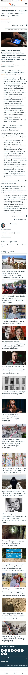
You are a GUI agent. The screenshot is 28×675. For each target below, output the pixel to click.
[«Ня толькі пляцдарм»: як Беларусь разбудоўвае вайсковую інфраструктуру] (14, 628)
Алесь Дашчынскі (5, 19)
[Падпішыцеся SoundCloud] (18, 650)
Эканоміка (4, 8)
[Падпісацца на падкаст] (15, 650)
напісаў (3, 74)
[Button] (15, 25)
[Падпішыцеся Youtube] (12, 650)
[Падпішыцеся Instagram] (22, 650)
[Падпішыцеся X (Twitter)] (9, 650)
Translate (23, 1)
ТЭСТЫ (14, 673)
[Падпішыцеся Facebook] (5, 650)
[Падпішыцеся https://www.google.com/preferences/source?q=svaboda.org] (2, 650)
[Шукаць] (22, 673)
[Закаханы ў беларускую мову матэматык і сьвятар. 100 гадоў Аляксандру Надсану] (14, 605)
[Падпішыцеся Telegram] (2, 653)
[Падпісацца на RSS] (5, 653)
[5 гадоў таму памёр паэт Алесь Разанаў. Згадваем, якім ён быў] (14, 312)
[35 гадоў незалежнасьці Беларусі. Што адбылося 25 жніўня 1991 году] (14, 383)
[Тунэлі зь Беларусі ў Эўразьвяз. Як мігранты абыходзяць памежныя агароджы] (14, 532)
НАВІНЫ (6, 673)
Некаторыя (4, 65)
